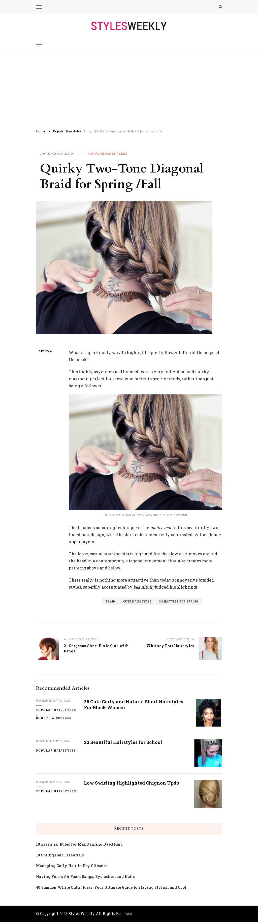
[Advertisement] (129, 88)
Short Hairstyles (53, 718)
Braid (110, 601)
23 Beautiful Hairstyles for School (123, 742)
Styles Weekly (81, 913)
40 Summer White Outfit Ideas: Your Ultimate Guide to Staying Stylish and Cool (111, 887)
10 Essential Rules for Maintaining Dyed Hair (79, 844)
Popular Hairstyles (107, 153)
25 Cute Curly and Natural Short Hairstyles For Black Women (133, 704)
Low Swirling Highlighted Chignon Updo (131, 783)
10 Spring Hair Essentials (60, 855)
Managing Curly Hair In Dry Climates (72, 865)
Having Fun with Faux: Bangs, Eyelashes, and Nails (85, 876)
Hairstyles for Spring (178, 601)
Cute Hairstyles (137, 601)
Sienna (45, 351)
